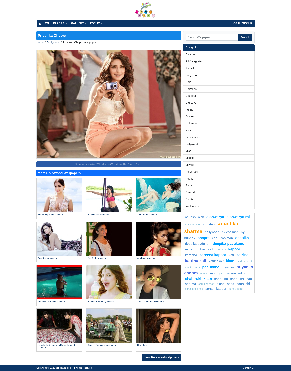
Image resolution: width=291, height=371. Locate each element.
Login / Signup (242, 23)
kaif (210, 249)
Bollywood (53, 42)
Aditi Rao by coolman (147, 215)
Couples (191, 95)
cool (215, 238)
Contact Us (249, 367)
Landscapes (193, 137)
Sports (189, 199)
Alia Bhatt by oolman (97, 258)
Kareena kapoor (212, 255)
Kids (188, 130)
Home (40, 42)
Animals (190, 68)
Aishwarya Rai (238, 217)
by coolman (230, 232)
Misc (188, 151)
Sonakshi (243, 284)
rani (212, 273)
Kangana (220, 249)
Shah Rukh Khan (198, 279)
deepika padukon (197, 243)
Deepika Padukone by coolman (102, 345)
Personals (192, 171)
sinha (221, 284)
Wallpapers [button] (55, 23)
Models (190, 157)
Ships (189, 185)
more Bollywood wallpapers (161, 357)
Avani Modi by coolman (98, 215)
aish (201, 217)
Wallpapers (192, 206)
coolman (226, 238)
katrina (242, 255)
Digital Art (191, 102)
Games (190, 116)
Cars (188, 82)
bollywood (212, 232)
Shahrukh (221, 279)
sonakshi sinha (194, 288)
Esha (188, 249)
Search (245, 37)
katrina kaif (195, 260)
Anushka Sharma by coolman (51, 302)
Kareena (191, 255)
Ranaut (204, 273)
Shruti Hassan (206, 283)
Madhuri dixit (244, 261)
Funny (189, 109)
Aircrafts (190, 54)
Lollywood (192, 144)
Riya (220, 273)
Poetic (189, 178)
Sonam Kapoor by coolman (50, 215)
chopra (204, 238)
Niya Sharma (143, 345)
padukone (210, 267)
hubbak (200, 249)
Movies (190, 164)
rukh (241, 273)
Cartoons (191, 88)
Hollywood (192, 123)
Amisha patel (192, 224)
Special (190, 192)
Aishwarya (215, 217)
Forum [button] (95, 23)
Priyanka (228, 267)
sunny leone (236, 288)
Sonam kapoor (215, 288)
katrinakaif (216, 261)
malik (188, 267)
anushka (209, 224)
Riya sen (230, 273)
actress (190, 217)
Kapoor (234, 249)
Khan (230, 261)
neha (197, 267)
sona (230, 284)
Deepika (242, 238)
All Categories (194, 61)
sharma (190, 284)
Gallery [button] (77, 23)
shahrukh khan (241, 279)
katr (231, 255)
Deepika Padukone (228, 243)
